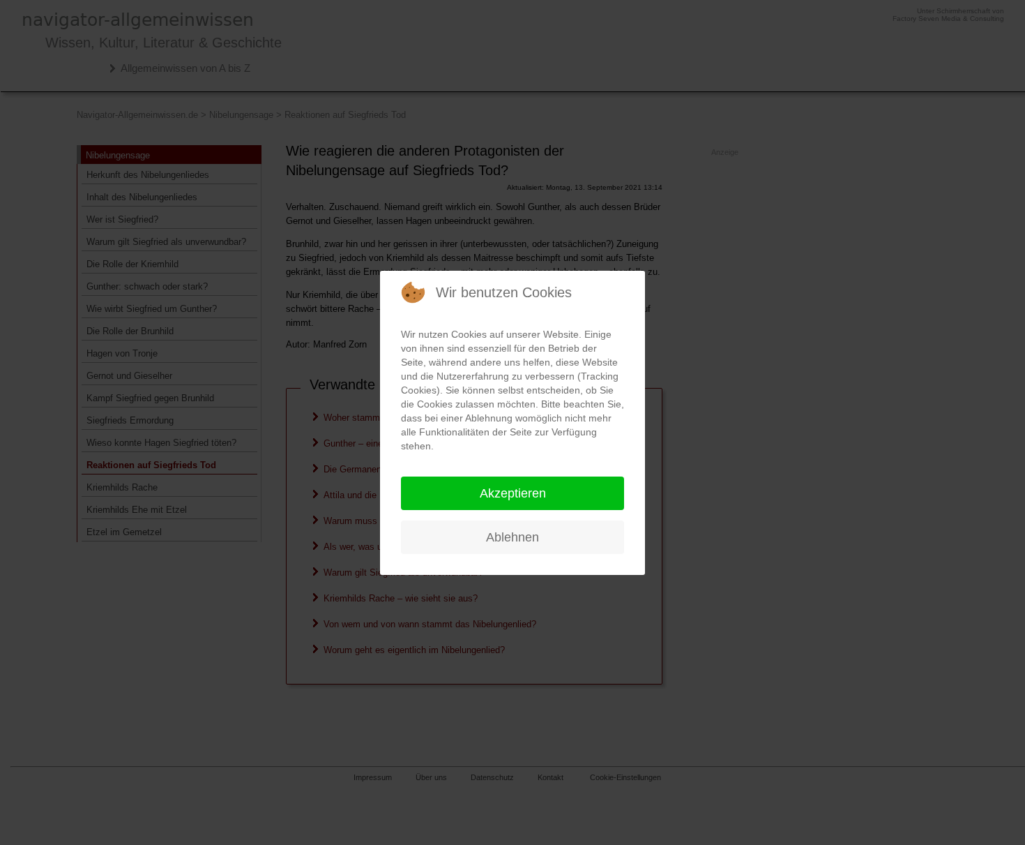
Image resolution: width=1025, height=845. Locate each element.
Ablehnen (512, 537)
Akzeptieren (513, 493)
